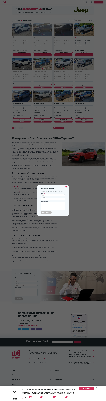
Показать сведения (26, 398)
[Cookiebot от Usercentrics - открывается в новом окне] (14, 399)
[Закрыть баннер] (96, 387)
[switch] (41, 397)
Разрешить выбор (86, 392)
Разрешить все (86, 388)
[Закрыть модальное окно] (66, 187)
